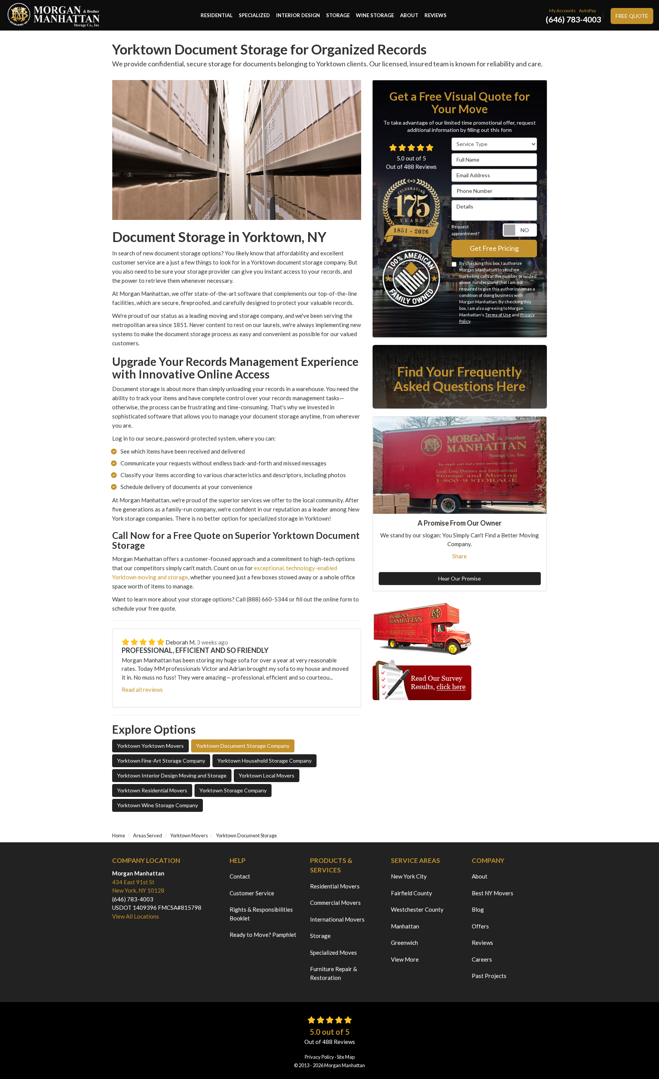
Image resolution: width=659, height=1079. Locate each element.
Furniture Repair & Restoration (333, 973)
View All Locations (135, 916)
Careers (482, 959)
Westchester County (417, 909)
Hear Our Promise (459, 578)
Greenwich (404, 942)
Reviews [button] (435, 15)
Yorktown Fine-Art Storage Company (161, 760)
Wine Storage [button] (375, 15)
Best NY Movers (492, 893)
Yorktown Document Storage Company (242, 745)
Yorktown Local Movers (266, 775)
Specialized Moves (333, 952)
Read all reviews (142, 689)
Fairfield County (411, 893)
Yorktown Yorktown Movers (150, 745)
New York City (409, 876)
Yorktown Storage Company (233, 790)
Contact (240, 876)
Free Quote (632, 16)
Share (459, 556)
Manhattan (405, 926)
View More (405, 959)
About (479, 876)
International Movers (337, 919)
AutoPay (587, 10)
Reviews (482, 942)
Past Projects (489, 975)
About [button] (409, 15)
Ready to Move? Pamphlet (263, 934)
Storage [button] (338, 15)
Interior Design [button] (298, 15)
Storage (320, 935)
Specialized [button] (254, 15)
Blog (478, 909)
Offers (480, 926)
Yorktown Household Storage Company (264, 760)
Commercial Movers (335, 902)
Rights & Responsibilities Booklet (261, 914)
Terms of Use (498, 314)
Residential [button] (217, 15)
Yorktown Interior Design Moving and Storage (172, 775)
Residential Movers (335, 886)
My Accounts (562, 10)
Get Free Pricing (494, 248)
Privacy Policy (319, 1057)
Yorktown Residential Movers (152, 790)
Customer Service (252, 893)
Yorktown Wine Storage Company (157, 805)
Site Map (346, 1057)
